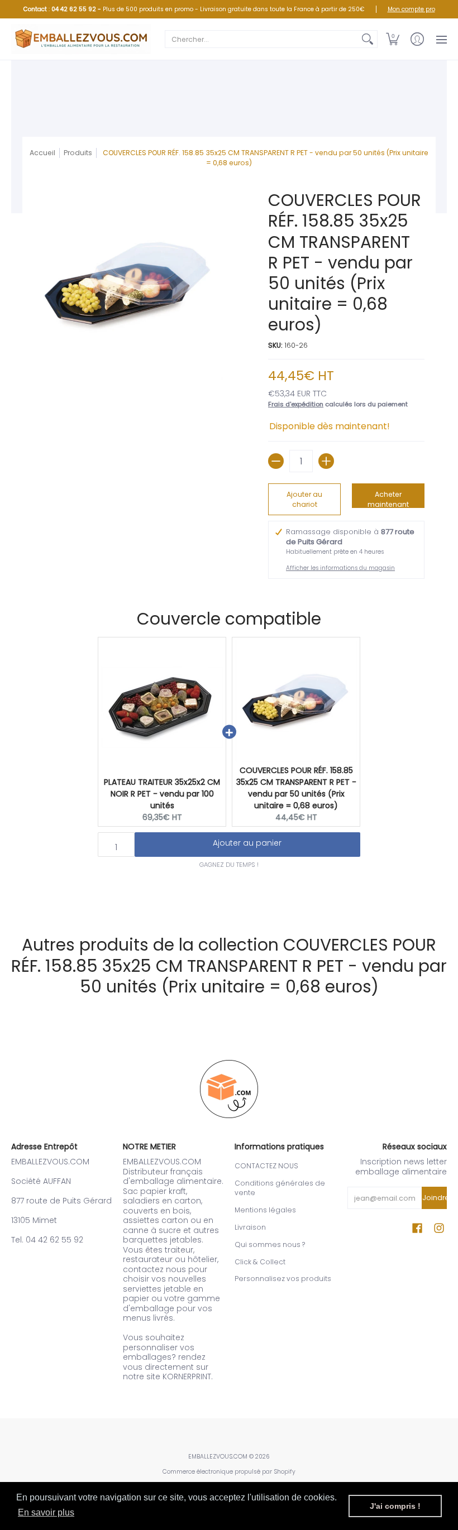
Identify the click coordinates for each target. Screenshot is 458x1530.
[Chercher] (367, 39)
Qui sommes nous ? (270, 1244)
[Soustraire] (276, 461)
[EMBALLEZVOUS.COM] (81, 39)
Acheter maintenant (388, 499)
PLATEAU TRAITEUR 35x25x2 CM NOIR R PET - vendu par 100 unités (162, 793)
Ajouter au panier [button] (247, 842)
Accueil (42, 152)
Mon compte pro (411, 9)
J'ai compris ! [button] (395, 1506)
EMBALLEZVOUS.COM (217, 1456)
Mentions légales (265, 1210)
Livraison (250, 1227)
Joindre (434, 1197)
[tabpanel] (229, 893)
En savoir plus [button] (46, 1512)
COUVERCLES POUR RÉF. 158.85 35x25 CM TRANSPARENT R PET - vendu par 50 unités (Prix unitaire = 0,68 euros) (296, 788)
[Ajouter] (326, 461)
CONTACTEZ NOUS (266, 1166)
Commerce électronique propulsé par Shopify (229, 1471)
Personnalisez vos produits (283, 1278)
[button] (392, 39)
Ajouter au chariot (304, 499)
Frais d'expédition (295, 404)
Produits (78, 152)
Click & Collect (260, 1262)
